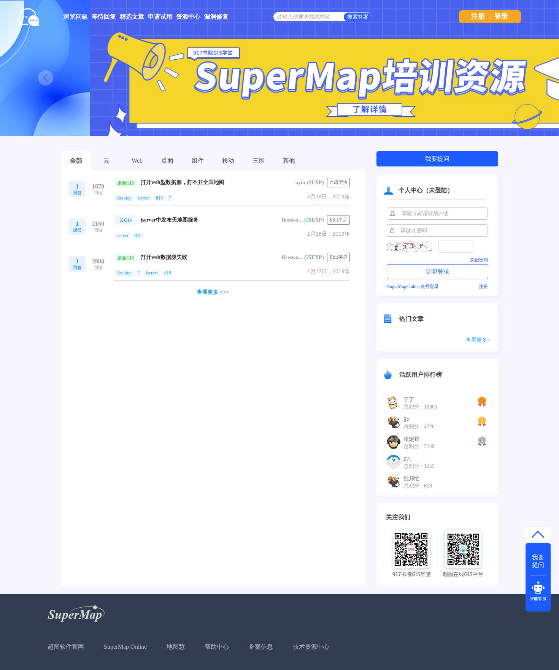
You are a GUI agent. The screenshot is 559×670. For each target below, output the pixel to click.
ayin (300, 182)
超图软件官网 (66, 646)
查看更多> (478, 340)
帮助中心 (217, 646)
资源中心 (188, 16)
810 (159, 198)
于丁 (408, 399)
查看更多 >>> (213, 292)
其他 (289, 160)
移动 (228, 160)
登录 (501, 16)
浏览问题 (76, 16)
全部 (76, 160)
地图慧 (176, 646)
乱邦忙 (411, 478)
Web (137, 160)
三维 (259, 160)
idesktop (124, 198)
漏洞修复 (216, 16)
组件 (198, 160)
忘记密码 (479, 260)
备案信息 (261, 646)
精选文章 (132, 16)
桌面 (167, 160)
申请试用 (160, 16)
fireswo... (292, 220)
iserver (144, 198)
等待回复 (104, 16)
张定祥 (411, 439)
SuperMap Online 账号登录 (413, 286)
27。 (409, 459)
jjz (406, 419)
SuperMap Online (125, 646)
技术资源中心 (311, 646)
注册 (478, 16)
